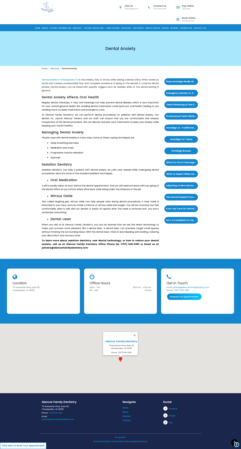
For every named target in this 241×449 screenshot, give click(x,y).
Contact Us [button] (200, 28)
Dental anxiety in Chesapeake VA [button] (60, 79)
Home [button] (37, 28)
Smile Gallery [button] (113, 28)
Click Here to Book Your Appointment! (23, 445)
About (125, 412)
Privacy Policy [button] (99, 441)
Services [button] (77, 28)
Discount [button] (126, 28)
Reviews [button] (174, 28)
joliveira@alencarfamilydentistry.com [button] (191, 287)
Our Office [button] (138, 28)
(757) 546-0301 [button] (181, 290)
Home (125, 407)
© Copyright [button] (120, 437)
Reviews (126, 416)
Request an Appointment (184, 296)
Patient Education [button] (93, 28)
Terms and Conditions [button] (116, 441)
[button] (48, 5)
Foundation (186, 28)
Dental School (153, 28)
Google (171, 415)
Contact (127, 420)
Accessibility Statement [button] (137, 441)
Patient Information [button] (60, 28)
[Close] (134, 335)
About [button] (45, 28)
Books (165, 28)
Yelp (170, 422)
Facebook (172, 409)
